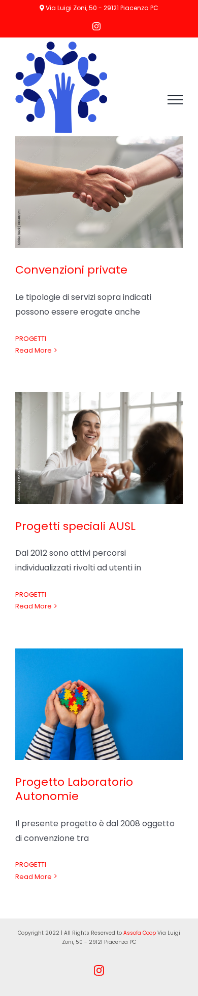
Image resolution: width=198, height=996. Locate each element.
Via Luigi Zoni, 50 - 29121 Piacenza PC (101, 8)
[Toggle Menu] (175, 99)
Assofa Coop (139, 933)
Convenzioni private (71, 270)
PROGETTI (30, 338)
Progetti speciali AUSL (75, 526)
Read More (33, 350)
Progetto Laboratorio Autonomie (74, 789)
